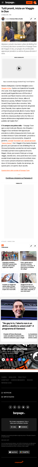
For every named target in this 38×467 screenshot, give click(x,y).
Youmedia (4, 377)
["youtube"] (11, 359)
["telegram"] (23, 359)
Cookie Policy (5, 380)
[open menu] (2, 2)
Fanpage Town (11, 241)
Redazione (30, 380)
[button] (35, 18)
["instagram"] (7, 359)
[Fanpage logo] (10, 2)
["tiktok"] (3, 359)
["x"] (15, 359)
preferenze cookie (6, 383)
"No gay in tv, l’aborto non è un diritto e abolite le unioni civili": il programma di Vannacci (18, 326)
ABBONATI (29, 2)
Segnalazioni (12, 377)
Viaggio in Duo (6, 88)
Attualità (3, 241)
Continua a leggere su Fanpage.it (19, 178)
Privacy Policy (22, 377)
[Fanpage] (19, 413)
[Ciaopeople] (19, 462)
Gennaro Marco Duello (16, 19)
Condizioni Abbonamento (18, 380)
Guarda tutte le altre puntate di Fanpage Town (15, 170)
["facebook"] (19, 359)
